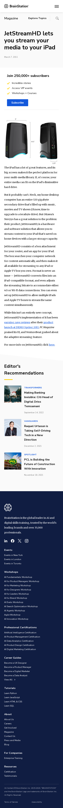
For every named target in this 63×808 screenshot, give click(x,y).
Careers (8, 723)
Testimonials (10, 776)
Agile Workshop (12, 614)
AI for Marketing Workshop (17, 585)
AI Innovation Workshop (16, 619)
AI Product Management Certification (22, 636)
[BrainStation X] (19, 541)
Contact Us (9, 736)
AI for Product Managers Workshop (21, 581)
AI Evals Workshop (13, 602)
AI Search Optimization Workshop (21, 606)
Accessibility (36, 802)
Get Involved (10, 727)
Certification (10, 771)
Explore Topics (37, 18)
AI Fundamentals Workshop (18, 577)
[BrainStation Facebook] (12, 541)
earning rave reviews (17, 322)
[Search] (57, 18)
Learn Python (10, 693)
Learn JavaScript (12, 697)
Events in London (12, 559)
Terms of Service (11, 802)
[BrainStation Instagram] (26, 541)
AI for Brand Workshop (15, 598)
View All (8, 679)
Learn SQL (9, 705)
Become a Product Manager (17, 667)
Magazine (9, 732)
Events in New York (13, 555)
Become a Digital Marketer (17, 671)
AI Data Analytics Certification (19, 641)
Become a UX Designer (15, 663)
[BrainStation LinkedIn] (5, 540)
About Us (9, 719)
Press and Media (12, 740)
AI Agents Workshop (14, 610)
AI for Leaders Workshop (16, 593)
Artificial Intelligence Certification (20, 632)
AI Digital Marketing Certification (20, 649)
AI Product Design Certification (19, 645)
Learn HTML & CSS (13, 701)
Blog (6, 744)
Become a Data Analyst (15, 675)
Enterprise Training (13, 758)
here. (52, 344)
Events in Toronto (12, 563)
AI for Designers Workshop (17, 589)
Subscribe (17, 102)
